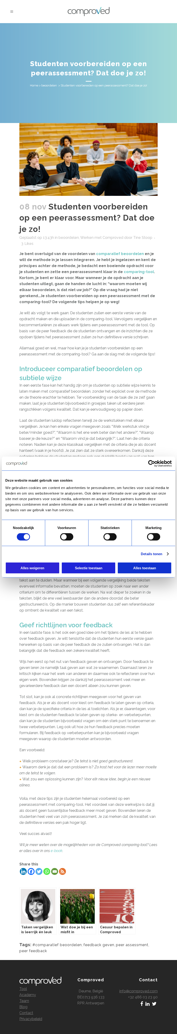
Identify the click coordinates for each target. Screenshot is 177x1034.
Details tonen (151, 554)
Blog (23, 1007)
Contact (26, 1013)
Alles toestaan (144, 568)
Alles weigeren (32, 568)
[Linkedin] (23, 871)
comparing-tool (139, 272)
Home (34, 85)
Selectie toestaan (88, 568)
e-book (56, 851)
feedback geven (98, 945)
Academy (27, 995)
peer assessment (132, 945)
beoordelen (49, 85)
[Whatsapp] (46, 871)
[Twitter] (38, 871)
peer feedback (33, 951)
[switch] (66, 537)
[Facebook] (31, 871)
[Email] (54, 871)
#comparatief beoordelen (57, 945)
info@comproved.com (138, 991)
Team (24, 1001)
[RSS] (62, 871)
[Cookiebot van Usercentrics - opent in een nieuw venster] (151, 463)
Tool (23, 989)
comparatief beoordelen (120, 254)
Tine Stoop (142, 237)
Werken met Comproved (101, 237)
